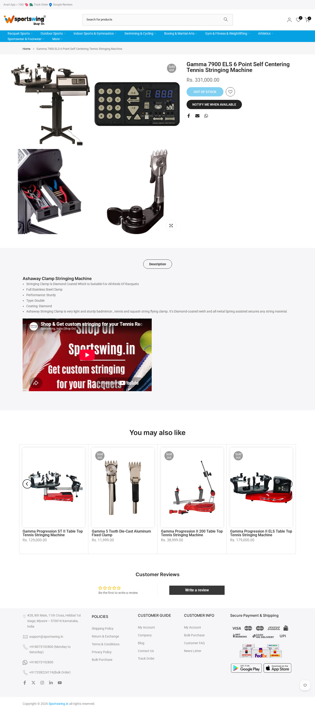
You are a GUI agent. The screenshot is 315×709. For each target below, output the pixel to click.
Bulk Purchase (102, 659)
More (56, 39)
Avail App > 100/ (13, 4)
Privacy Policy (102, 652)
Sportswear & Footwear (25, 39)
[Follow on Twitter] (33, 682)
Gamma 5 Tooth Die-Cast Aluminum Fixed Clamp (121, 533)
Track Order (41, 4)
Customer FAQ (194, 643)
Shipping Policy (102, 628)
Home (26, 48)
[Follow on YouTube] (60, 682)
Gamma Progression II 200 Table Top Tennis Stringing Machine (192, 533)
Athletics (264, 33)
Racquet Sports (19, 33)
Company (145, 635)
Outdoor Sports (52, 33)
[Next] (287, 484)
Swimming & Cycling (139, 33)
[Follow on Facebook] (25, 682)
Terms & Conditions (105, 644)
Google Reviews (62, 4)
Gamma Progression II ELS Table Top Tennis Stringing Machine (261, 533)
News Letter (192, 651)
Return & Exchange (105, 636)
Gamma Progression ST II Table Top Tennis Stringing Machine (53, 533)
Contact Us (146, 651)
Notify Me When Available (214, 104)
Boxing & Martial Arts (179, 33)
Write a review (197, 590)
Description (157, 264)
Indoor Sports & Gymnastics (94, 33)
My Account (146, 627)
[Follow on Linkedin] (51, 682)
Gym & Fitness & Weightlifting (226, 33)
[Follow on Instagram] (42, 682)
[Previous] (27, 484)
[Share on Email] (197, 116)
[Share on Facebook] (189, 116)
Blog (141, 643)
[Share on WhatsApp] (206, 116)
